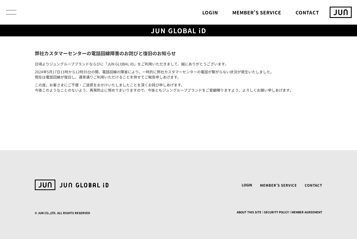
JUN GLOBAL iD (178, 30)
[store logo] (341, 12)
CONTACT (307, 12)
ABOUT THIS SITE (249, 212)
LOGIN (210, 12)
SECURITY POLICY (276, 212)
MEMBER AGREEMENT (306, 212)
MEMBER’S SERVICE (256, 12)
